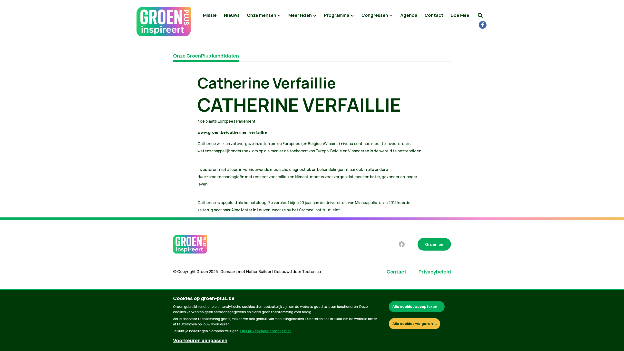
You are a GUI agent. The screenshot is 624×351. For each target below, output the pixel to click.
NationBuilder (259, 271)
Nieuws (232, 15)
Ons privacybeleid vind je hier (265, 331)
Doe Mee (460, 15)
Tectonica (311, 271)
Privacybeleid (435, 271)
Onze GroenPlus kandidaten (206, 55)
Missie (210, 15)
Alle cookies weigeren (412, 323)
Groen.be (434, 244)
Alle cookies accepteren (414, 306)
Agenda (408, 15)
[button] (480, 15)
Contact (434, 15)
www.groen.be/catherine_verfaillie (232, 132)
